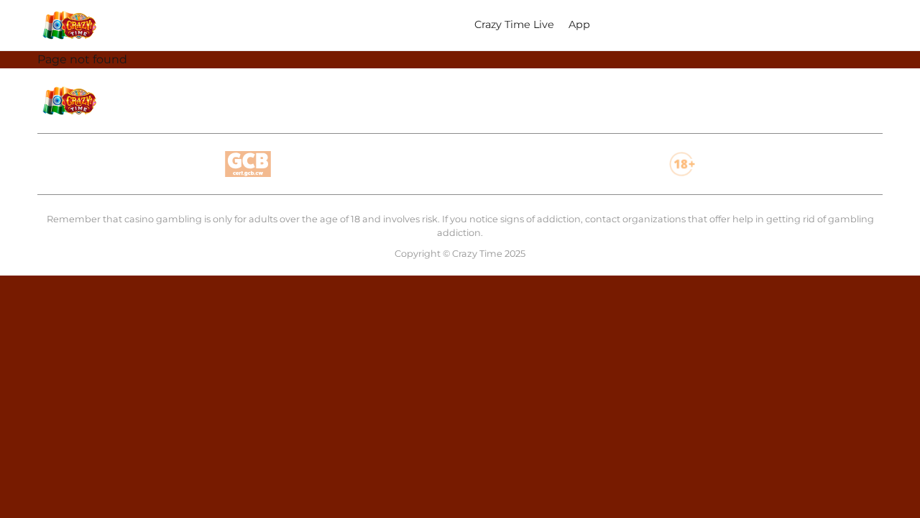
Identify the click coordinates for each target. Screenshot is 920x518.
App (579, 24)
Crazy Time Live (514, 24)
